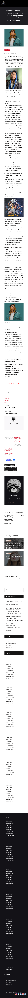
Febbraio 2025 (9, 691)
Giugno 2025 (9, 683)
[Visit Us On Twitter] (18, 994)
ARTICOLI (8, 641)
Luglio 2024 (9, 706)
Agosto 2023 (9, 728)
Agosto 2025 (9, 678)
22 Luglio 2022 (9, 53)
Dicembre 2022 (9, 745)
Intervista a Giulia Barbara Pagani (14, 557)
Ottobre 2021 (9, 774)
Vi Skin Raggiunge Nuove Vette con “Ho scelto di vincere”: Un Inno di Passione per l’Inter (8, 450)
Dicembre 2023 (9, 720)
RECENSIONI (9, 647)
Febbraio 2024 (9, 716)
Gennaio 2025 (9, 693)
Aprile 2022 (9, 762)
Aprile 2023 (9, 737)
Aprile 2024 (9, 712)
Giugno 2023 (9, 733)
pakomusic (8, 470)
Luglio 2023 (9, 731)
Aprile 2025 (9, 687)
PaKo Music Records (9, 407)
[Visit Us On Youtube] (23, 994)
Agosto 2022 (9, 753)
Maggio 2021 (9, 785)
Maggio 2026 (9, 660)
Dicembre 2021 (9, 770)
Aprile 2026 (9, 662)
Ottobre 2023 (9, 724)
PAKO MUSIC (14, 424)
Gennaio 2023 (9, 743)
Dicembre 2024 (9, 695)
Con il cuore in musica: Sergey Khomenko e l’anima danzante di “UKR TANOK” (13, 546)
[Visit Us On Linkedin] (25, 994)
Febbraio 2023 (9, 741)
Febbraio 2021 (9, 791)
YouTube (6, 400)
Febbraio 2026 (9, 666)
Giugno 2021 (9, 783)
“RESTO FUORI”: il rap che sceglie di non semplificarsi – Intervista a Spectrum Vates (14, 622)
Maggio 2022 (9, 760)
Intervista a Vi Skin (8, 436)
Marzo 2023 (9, 739)
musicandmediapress (11, 467)
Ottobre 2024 (9, 699)
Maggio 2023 (9, 735)
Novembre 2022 (10, 747)
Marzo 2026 (9, 664)
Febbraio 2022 (9, 766)
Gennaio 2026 (9, 668)
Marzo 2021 (9, 789)
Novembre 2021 (10, 772)
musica (12, 465)
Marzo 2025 (9, 689)
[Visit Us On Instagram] (16, 994)
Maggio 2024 (9, 710)
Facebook (6, 398)
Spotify (6, 402)
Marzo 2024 (9, 714)
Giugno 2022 (9, 758)
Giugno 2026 (9, 658)
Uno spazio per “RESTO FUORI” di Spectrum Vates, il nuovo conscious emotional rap (14, 610)
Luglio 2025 (9, 681)
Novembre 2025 (10, 672)
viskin (14, 470)
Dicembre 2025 (9, 670)
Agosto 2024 (9, 703)
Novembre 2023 (10, 722)
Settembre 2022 (10, 751)
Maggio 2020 (9, 806)
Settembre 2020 (10, 801)
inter (6, 465)
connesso (13, 579)
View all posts (10, 502)
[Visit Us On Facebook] (21, 994)
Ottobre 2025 (9, 674)
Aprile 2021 (9, 787)
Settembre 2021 (10, 776)
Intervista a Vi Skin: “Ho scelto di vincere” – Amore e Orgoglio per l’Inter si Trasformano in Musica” (18, 439)
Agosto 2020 (9, 804)
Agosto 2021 (9, 779)
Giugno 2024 (9, 708)
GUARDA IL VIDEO (14, 383)
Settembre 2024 (10, 701)
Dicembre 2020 (9, 795)
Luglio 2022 (9, 756)
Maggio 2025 (9, 685)
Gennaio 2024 (9, 718)
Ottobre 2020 (9, 799)
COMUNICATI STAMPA (11, 643)
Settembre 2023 (10, 726)
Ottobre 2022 (9, 749)
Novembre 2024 (10, 697)
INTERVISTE (7, 49)
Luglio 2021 (9, 781)
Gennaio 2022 (9, 768)
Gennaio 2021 (9, 793)
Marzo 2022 (9, 764)
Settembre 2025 (10, 676)
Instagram (7, 396)
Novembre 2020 (10, 797)
